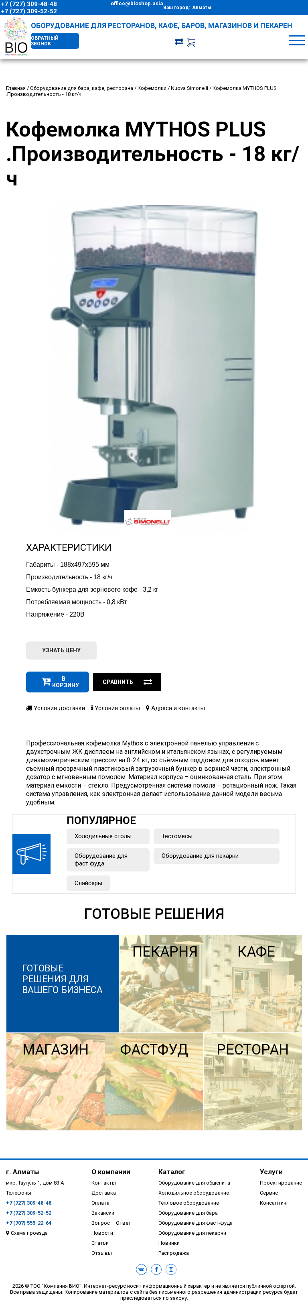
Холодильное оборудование (193, 1193)
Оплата (100, 1203)
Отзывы (101, 1253)
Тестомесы (177, 836)
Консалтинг (274, 1203)
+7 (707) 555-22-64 (28, 1223)
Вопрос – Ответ (111, 1223)
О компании (110, 1172)
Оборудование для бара (188, 1213)
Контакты (103, 1183)
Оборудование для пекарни (200, 855)
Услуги (271, 1172)
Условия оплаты (116, 708)
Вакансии (102, 1213)
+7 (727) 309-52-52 (29, 11)
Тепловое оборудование (188, 1203)
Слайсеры (88, 883)
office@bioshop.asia (137, 3)
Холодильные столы (103, 836)
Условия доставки (58, 708)
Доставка (103, 1193)
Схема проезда (29, 1233)
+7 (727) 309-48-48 (29, 4)
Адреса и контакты (177, 708)
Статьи (100, 1243)
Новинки (169, 1243)
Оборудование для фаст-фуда (195, 1223)
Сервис (269, 1193)
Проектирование (281, 1183)
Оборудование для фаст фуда (101, 859)
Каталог (171, 1172)
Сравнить (118, 682)
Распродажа (173, 1253)
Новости (102, 1233)
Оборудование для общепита (194, 1183)
